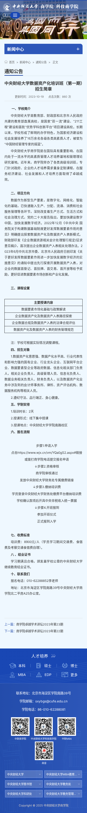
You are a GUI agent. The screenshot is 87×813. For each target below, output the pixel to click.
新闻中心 (25, 62)
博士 (74, 666)
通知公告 (41, 62)
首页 (12, 62)
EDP (48, 675)
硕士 (48, 666)
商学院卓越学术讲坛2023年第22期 (39, 631)
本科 (22, 666)
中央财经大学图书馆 (19, 784)
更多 (74, 675)
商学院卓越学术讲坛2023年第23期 (39, 624)
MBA (22, 675)
